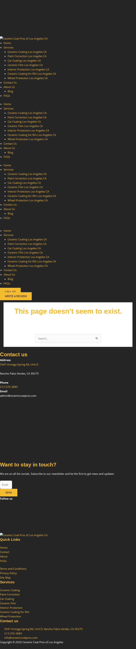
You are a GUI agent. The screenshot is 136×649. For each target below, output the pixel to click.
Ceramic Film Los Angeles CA (25, 65)
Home (7, 43)
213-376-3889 (9, 387)
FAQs (7, 95)
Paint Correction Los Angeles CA (27, 56)
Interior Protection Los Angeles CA (28, 69)
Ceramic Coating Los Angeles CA (27, 52)
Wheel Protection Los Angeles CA (28, 78)
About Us (9, 87)
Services (8, 47)
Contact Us (10, 82)
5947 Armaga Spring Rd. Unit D (19, 364)
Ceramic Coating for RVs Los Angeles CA (32, 73)
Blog (10, 91)
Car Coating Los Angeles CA (24, 60)
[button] (68, 226)
